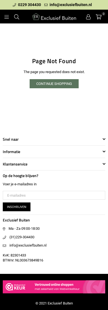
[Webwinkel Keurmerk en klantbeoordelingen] (54, 294)
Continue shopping (54, 84)
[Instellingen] (88, 16)
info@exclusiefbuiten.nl (70, 4)
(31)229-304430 (21, 237)
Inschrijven (16, 207)
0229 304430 (29, 4)
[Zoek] (17, 16)
